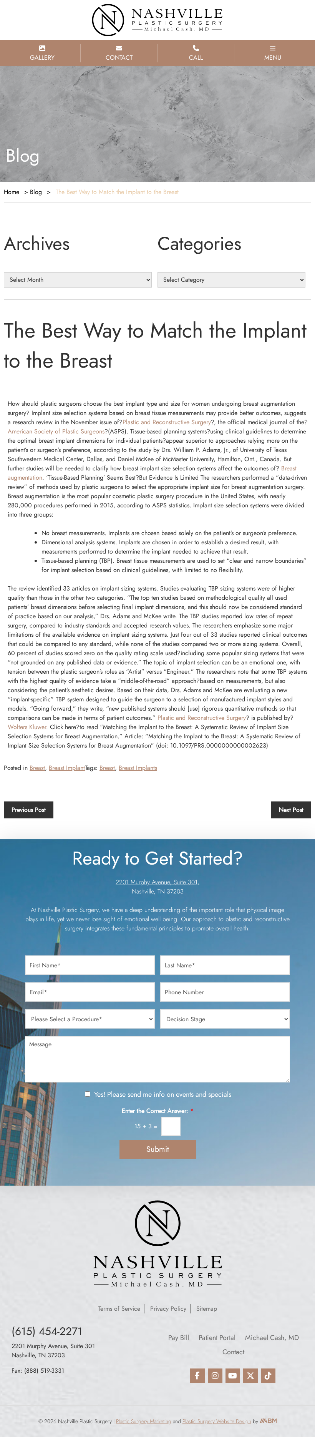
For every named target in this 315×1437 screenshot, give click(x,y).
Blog (36, 191)
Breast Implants (138, 767)
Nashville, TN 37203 (158, 891)
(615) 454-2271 (47, 1331)
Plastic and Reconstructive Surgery (167, 422)
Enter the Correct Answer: (158, 1111)
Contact (233, 1352)
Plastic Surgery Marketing (143, 1421)
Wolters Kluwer (27, 727)
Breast (37, 767)
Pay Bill (178, 1338)
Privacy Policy (168, 1308)
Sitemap (206, 1308)
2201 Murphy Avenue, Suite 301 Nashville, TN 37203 (53, 1351)
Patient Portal (217, 1338)
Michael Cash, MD (272, 1338)
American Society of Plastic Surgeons (56, 431)
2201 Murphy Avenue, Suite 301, (157, 882)
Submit (157, 1149)
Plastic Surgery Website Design (216, 1421)
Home (11, 191)
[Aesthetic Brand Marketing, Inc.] (268, 1421)
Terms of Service (119, 1308)
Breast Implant (67, 767)
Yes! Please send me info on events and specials (162, 1094)
